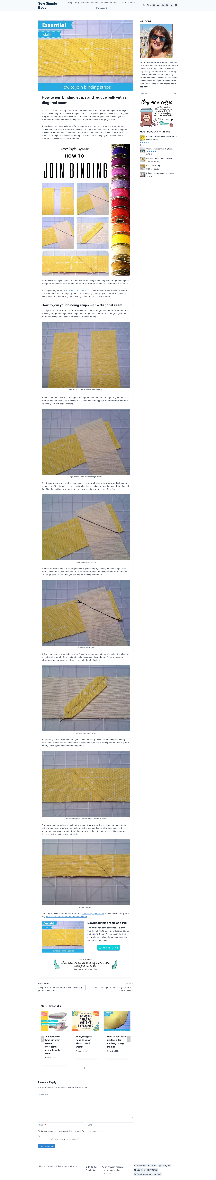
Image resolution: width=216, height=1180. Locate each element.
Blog (77, 2)
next (128, 1039)
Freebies (95, 2)
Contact (50, 1166)
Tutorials (85, 2)
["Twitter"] (171, 5)
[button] (136, 2)
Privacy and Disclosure (66, 1166)
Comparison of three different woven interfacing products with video (60, 987)
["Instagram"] (176, 5)
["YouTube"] (158, 5)
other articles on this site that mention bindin (66, 917)
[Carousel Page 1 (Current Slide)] (84, 1068)
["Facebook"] (154, 5)
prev (42, 1039)
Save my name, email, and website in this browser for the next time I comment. (73, 1131)
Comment (44, 1094)
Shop (70, 2)
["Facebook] (167, 5)
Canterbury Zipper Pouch (79, 290)
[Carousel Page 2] (87, 1068)
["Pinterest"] (163, 5)
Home (42, 1166)
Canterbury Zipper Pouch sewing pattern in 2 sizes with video (113, 987)
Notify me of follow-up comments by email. (64, 1139)
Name (42, 1125)
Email (91, 1125)
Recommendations (109, 2)
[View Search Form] (144, 5)
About (123, 2)
